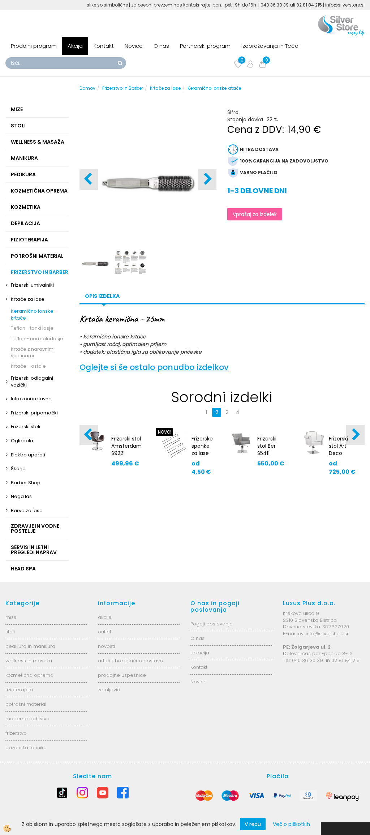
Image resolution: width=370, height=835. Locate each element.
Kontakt (104, 46)
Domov (87, 88)
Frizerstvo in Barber (122, 88)
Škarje (18, 468)
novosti (106, 646)
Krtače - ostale (28, 366)
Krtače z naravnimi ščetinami (33, 352)
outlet (104, 631)
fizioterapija (19, 689)
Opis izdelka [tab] (102, 296)
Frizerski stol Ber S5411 (266, 446)
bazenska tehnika (26, 747)
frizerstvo (16, 733)
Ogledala (22, 440)
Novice (134, 46)
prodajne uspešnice (122, 675)
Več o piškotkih (291, 824)
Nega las (21, 496)
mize (11, 617)
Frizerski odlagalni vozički (32, 381)
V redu (253, 824)
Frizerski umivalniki (32, 285)
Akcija (75, 46)
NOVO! (164, 432)
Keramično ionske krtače (32, 314)
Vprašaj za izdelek (255, 214)
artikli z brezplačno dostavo (130, 660)
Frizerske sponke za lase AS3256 (202, 449)
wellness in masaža (28, 660)
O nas (161, 46)
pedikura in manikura (30, 646)
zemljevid (109, 689)
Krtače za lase (27, 299)
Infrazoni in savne (31, 398)
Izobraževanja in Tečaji (271, 46)
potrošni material (25, 704)
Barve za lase (27, 510)
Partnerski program (205, 46)
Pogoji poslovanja (211, 623)
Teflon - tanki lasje (32, 328)
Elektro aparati (28, 454)
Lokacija (199, 652)
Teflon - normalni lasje (37, 338)
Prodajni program (34, 46)
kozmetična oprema (29, 675)
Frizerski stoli (25, 426)
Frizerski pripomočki (34, 412)
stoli (10, 631)
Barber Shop (25, 482)
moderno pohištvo (27, 718)
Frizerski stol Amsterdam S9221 (126, 446)
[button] (207, 179)
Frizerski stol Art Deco (338, 446)
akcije (105, 617)
